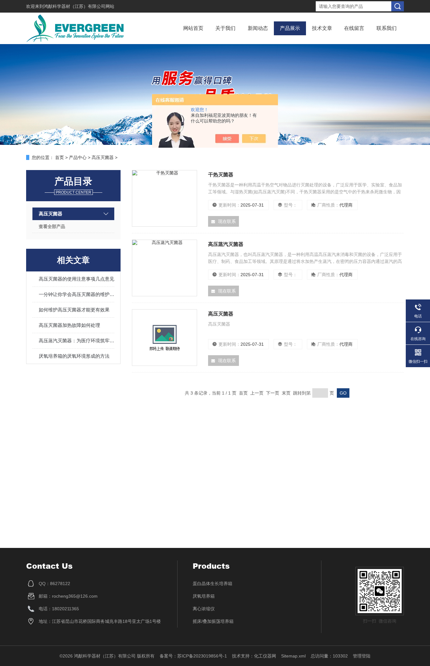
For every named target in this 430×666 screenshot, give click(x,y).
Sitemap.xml (293, 655)
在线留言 (354, 28)
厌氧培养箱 (204, 596)
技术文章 (322, 28)
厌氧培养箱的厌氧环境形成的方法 (74, 356)
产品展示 (290, 28)
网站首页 (193, 28)
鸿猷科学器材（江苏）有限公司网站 (79, 6)
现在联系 (227, 221)
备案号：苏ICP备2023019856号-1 (193, 655)
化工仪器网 (265, 655)
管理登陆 (362, 655)
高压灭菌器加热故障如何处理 (69, 325)
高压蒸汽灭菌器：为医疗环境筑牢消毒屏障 (76, 340)
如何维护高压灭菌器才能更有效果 (74, 309)
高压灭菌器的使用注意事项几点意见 (76, 279)
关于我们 (225, 28)
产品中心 (78, 157)
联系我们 (386, 28)
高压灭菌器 (103, 157)
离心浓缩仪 (204, 608)
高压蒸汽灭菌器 (225, 244)
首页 (59, 157)
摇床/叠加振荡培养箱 (213, 621)
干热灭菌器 (220, 174)
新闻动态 (258, 28)
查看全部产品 (52, 226)
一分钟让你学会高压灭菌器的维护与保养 (76, 294)
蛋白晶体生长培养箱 (212, 583)
